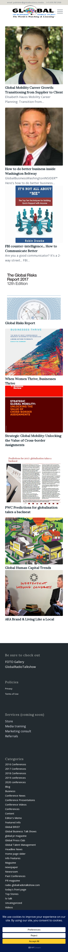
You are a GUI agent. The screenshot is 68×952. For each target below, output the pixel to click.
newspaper (11, 867)
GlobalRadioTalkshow (20, 667)
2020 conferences (15, 782)
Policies (11, 682)
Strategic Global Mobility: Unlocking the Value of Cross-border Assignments (33, 440)
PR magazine (12, 880)
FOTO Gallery (14, 662)
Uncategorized (13, 902)
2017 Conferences (15, 768)
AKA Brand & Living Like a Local (29, 619)
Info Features (12, 858)
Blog (7, 786)
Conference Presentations (20, 800)
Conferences (12, 809)
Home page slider (15, 853)
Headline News (13, 849)
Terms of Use (11, 693)
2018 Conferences (15, 773)
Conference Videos (16, 804)
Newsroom (11, 871)
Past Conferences (15, 876)
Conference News (15, 795)
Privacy (8, 688)
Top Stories (11, 894)
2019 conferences (15, 777)
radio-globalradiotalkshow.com (22, 885)
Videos (9, 907)
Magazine (10, 862)
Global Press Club (15, 840)
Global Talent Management (20, 844)
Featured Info (13, 822)
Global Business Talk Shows (20, 831)
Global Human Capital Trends (28, 568)
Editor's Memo (13, 818)
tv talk (8, 898)
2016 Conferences (15, 764)
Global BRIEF (12, 826)
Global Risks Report (20, 323)
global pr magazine (16, 835)
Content (9, 813)
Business (10, 791)
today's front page (15, 889)
